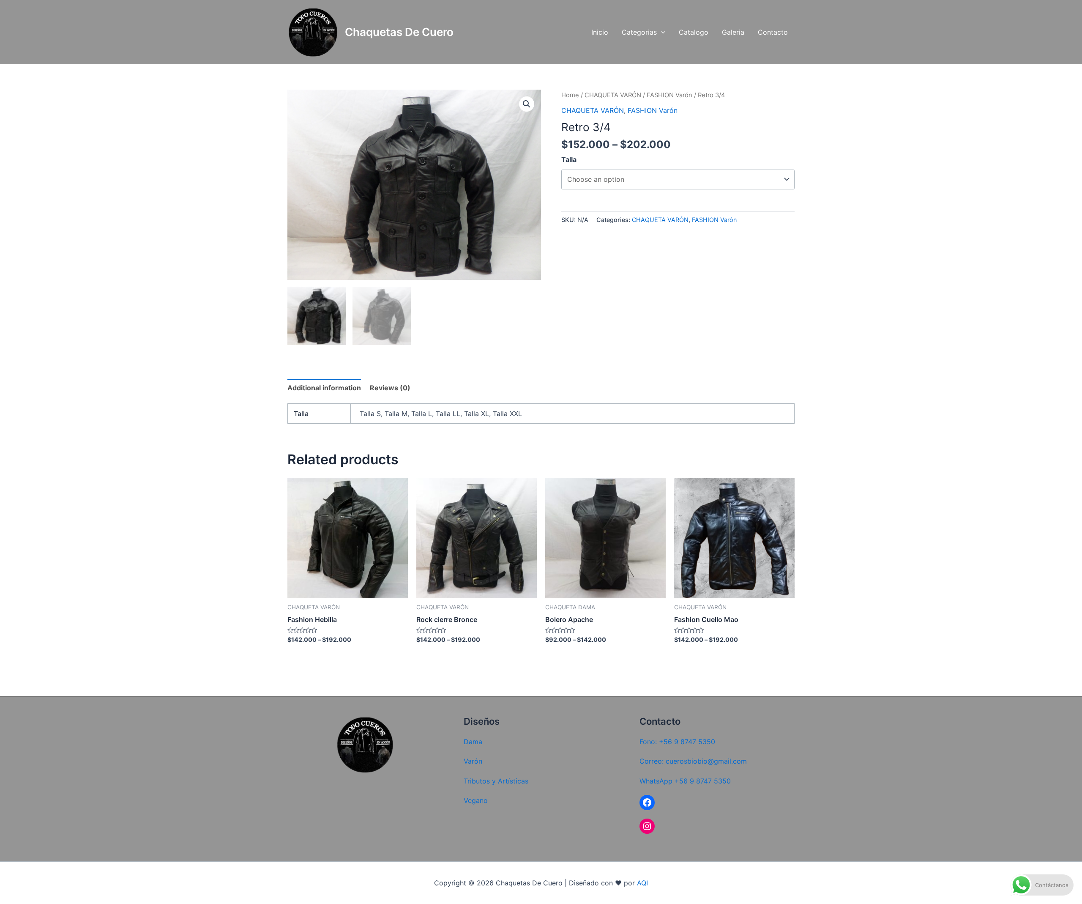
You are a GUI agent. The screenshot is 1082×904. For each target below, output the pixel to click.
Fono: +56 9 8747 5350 (677, 741)
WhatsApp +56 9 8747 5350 (685, 781)
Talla (569, 159)
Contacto (773, 32)
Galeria (733, 32)
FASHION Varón (669, 95)
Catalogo (693, 32)
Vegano (476, 800)
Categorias (639, 32)
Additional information (324, 388)
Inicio (599, 32)
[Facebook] (647, 802)
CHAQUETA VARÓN (613, 95)
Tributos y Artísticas (496, 781)
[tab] (324, 388)
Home (570, 95)
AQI (642, 883)
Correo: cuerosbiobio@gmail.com (693, 761)
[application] (661, 32)
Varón (473, 761)
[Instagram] (647, 826)
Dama (473, 741)
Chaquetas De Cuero (399, 31)
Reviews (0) (390, 388)
